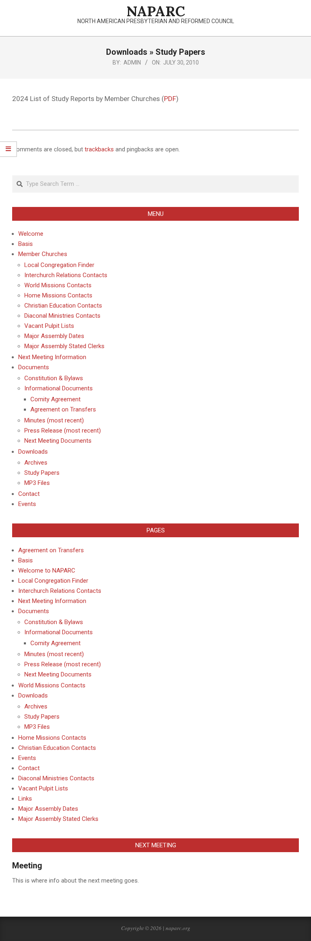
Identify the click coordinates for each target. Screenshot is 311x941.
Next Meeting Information (52, 601)
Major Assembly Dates (48, 808)
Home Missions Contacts (52, 737)
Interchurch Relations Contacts (59, 590)
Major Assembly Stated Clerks (58, 819)
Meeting (27, 865)
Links (25, 798)
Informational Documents (58, 632)
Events (27, 758)
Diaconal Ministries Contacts (56, 778)
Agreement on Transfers (51, 550)
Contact (29, 768)
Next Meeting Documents (58, 674)
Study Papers (42, 716)
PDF (170, 99)
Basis (25, 560)
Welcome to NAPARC (46, 570)
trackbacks (99, 149)
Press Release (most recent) (62, 664)
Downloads (33, 695)
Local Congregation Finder (53, 580)
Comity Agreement (55, 643)
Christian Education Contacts (57, 748)
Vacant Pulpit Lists (43, 788)
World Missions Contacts (51, 685)
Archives (35, 706)
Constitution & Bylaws (53, 622)
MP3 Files (37, 726)
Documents (33, 611)
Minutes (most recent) (54, 654)
